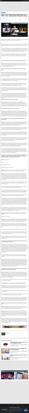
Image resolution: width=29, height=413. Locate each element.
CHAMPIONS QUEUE (10, 330)
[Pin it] (17, 19)
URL (20, 19)
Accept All (26, 410)
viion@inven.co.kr (7, 333)
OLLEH (24, 330)
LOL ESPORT (20, 330)
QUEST (25, 330)
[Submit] (14, 19)
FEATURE (2, 330)
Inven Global (4, 0)
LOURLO (21, 330)
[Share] (11, 19)
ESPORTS (3, 330)
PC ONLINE (7, 330)
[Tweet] (8, 19)
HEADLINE (5, 330)
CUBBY (12, 330)
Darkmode (24, 0)
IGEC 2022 (15, 330)
